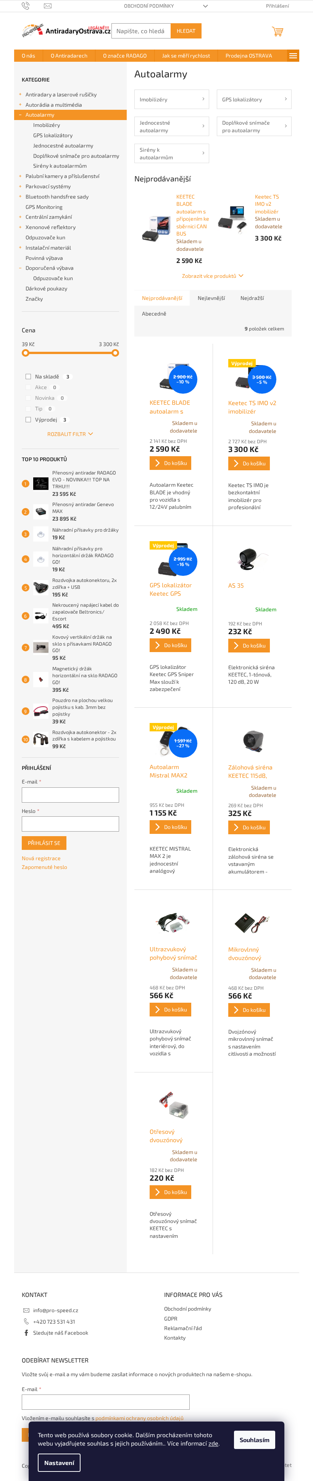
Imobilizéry (46, 125)
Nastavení (59, 1462)
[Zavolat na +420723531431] (33, 5)
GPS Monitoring (44, 207)
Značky (34, 298)
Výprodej (50, 419)
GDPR (170, 1318)
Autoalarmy (40, 114)
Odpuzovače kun (45, 237)
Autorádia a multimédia (54, 104)
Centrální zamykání (49, 216)
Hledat (186, 30)
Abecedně (154, 313)
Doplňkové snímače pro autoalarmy (76, 155)
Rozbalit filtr (66, 434)
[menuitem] (28, 56)
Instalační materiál (48, 247)
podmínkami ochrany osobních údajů (139, 1418)
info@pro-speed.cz (55, 1310)
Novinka (49, 397)
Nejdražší (252, 298)
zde (213, 1443)
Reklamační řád (183, 1328)
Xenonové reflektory (51, 227)
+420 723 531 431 (54, 1321)
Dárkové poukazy (46, 288)
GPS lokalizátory (53, 135)
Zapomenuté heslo (44, 867)
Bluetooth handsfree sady (57, 196)
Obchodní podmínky (149, 6)
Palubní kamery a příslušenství (62, 176)
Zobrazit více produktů (209, 275)
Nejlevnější (211, 298)
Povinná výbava (44, 258)
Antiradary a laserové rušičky (61, 94)
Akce (45, 387)
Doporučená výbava (50, 267)
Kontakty (175, 1337)
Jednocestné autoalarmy (63, 145)
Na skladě (52, 376)
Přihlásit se (44, 843)
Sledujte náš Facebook (60, 1332)
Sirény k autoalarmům (60, 165)
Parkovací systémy (48, 186)
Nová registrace (41, 858)
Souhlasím (254, 1439)
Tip (43, 408)
